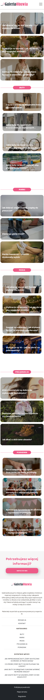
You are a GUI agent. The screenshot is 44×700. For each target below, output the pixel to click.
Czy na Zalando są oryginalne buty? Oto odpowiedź (24, 106)
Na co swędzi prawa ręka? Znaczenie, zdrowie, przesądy (21, 471)
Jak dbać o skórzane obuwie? (17, 439)
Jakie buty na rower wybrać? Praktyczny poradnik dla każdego (23, 146)
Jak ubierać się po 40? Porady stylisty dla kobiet (17, 27)
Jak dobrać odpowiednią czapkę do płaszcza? (20, 209)
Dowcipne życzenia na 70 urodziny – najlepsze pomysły (23, 531)
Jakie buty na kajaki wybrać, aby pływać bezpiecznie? (22, 166)
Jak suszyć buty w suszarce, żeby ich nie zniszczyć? (22, 676)
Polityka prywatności (22, 687)
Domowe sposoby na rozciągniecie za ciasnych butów (20, 415)
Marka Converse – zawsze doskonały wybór (15, 256)
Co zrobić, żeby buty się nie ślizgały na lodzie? (22, 665)
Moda (22, 270)
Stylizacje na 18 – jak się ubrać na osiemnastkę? (23, 349)
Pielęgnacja (22, 372)
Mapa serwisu (22, 691)
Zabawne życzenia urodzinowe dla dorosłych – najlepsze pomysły (23, 491)
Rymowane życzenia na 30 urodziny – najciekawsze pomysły (24, 511)
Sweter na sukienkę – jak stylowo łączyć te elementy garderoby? (19, 73)
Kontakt (22, 623)
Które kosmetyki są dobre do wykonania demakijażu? (17, 392)
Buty (22, 87)
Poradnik (22, 452)
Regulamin (22, 696)
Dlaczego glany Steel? (13, 233)
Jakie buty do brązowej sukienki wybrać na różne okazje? (22, 670)
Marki (22, 189)
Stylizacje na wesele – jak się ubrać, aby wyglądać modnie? (20, 50)
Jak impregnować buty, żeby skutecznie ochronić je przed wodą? (22, 659)
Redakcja (22, 620)
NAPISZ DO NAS (22, 571)
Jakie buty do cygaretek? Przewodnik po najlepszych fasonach (20, 126)
